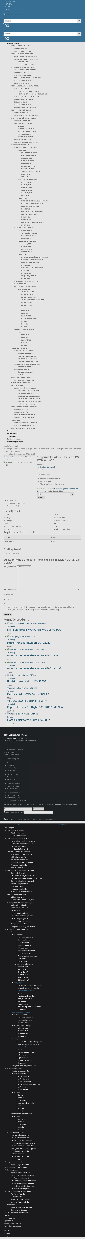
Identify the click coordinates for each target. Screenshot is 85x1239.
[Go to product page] (44, 713)
